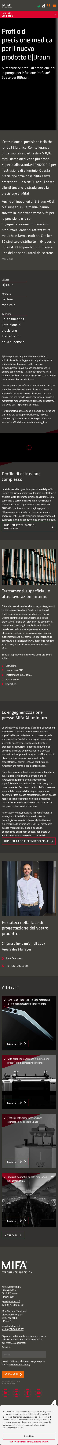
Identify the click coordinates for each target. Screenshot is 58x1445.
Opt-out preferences (18, 1442)
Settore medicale (8, 302)
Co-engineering (13, 319)
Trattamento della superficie (13, 339)
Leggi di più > (8, 16)
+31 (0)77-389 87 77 (12, 1329)
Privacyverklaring (34, 1442)
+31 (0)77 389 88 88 (17, 966)
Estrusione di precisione (11, 327)
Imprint (45, 1442)
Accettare (29, 1436)
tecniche (30, 654)
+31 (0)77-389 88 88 (12, 1305)
